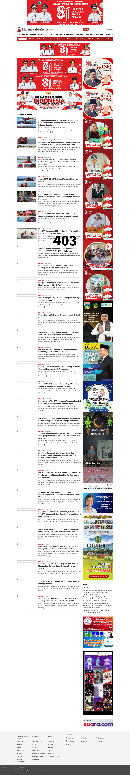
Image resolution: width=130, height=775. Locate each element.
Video (50, 736)
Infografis (36, 759)
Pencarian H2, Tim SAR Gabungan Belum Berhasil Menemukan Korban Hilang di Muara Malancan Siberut (58, 566)
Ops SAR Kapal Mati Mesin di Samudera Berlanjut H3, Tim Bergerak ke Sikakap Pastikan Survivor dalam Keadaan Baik (59, 474)
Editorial (35, 736)
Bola (34, 747)
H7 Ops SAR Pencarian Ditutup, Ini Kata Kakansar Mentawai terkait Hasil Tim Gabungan (58, 283)
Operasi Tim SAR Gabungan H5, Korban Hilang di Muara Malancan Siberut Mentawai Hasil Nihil (58, 530)
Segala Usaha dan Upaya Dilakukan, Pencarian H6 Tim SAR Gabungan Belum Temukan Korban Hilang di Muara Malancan (59, 514)
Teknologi (20, 750)
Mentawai (41, 118)
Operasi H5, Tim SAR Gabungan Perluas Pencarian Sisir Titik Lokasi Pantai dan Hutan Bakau (58, 333)
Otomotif (20, 741)
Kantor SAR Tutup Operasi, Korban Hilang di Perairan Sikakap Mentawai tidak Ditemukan (59, 367)
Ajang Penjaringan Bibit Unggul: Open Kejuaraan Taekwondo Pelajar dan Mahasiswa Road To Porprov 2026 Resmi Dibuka (98, 599)
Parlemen (36, 750)
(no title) (85, 587)
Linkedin (85, 741)
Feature (20, 744)
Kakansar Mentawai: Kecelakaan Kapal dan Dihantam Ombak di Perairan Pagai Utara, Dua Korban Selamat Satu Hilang (57, 455)
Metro (50, 744)
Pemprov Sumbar (38, 753)
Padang (40, 137)
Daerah (50, 750)
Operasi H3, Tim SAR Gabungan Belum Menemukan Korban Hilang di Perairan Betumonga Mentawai (59, 419)
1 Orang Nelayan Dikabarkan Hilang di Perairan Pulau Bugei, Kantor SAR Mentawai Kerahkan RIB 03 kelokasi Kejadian (60, 122)
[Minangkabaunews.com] (33, 29)
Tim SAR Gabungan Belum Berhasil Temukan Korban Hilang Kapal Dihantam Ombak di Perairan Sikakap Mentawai (59, 435)
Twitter (85, 738)
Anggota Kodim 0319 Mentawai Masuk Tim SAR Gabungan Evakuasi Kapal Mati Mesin (57, 266)
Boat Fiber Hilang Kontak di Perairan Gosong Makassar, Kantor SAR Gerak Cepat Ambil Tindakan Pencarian (59, 196)
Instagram (71, 741)
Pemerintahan (37, 756)
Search (86, 29)
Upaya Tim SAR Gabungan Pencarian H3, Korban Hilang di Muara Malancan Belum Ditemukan (58, 547)
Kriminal (51, 747)
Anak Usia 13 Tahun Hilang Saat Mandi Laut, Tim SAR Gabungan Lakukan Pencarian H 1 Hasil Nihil (60, 599)
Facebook (71, 738)
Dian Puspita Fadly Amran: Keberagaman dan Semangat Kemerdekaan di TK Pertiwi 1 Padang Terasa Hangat (97, 592)
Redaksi (51, 753)
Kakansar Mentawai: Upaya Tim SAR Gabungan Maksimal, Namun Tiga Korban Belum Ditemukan (58, 214)
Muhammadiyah (53, 756)
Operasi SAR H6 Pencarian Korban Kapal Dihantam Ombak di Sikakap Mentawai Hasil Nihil (58, 385)
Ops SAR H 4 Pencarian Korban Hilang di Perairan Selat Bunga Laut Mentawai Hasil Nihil (58, 350)
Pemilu (19, 756)
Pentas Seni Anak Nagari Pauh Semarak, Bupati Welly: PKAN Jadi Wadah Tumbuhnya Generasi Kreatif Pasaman (97, 605)
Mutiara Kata (37, 741)
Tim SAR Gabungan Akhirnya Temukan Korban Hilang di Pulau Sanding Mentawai (59, 232)
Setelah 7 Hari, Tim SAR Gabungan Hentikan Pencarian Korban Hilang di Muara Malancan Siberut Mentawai (59, 494)
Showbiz (51, 741)
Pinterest (101, 738)
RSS (69, 744)
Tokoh (19, 747)
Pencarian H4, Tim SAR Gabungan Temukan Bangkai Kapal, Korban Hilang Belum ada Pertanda (59, 402)
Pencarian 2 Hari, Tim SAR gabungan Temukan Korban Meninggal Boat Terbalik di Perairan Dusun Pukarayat (58, 161)
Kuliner (35, 744)
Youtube (100, 741)
